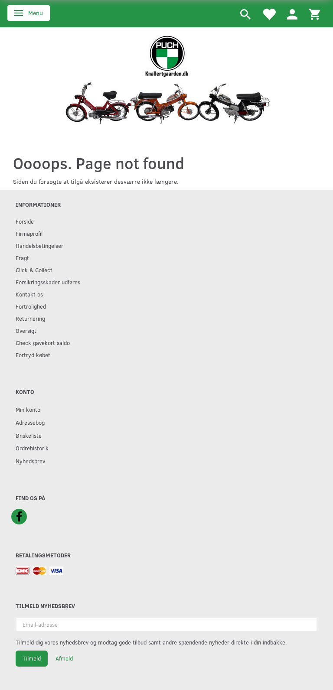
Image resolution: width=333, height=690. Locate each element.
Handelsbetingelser (39, 245)
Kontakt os (29, 294)
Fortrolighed (31, 306)
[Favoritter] (268, 13)
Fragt (22, 257)
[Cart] (314, 13)
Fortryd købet (33, 354)
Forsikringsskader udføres (48, 282)
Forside (25, 221)
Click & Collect (34, 269)
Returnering (30, 318)
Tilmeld (32, 658)
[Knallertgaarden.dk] (166, 55)
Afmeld (64, 658)
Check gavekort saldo (43, 342)
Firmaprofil (29, 233)
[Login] (292, 13)
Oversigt (26, 330)
